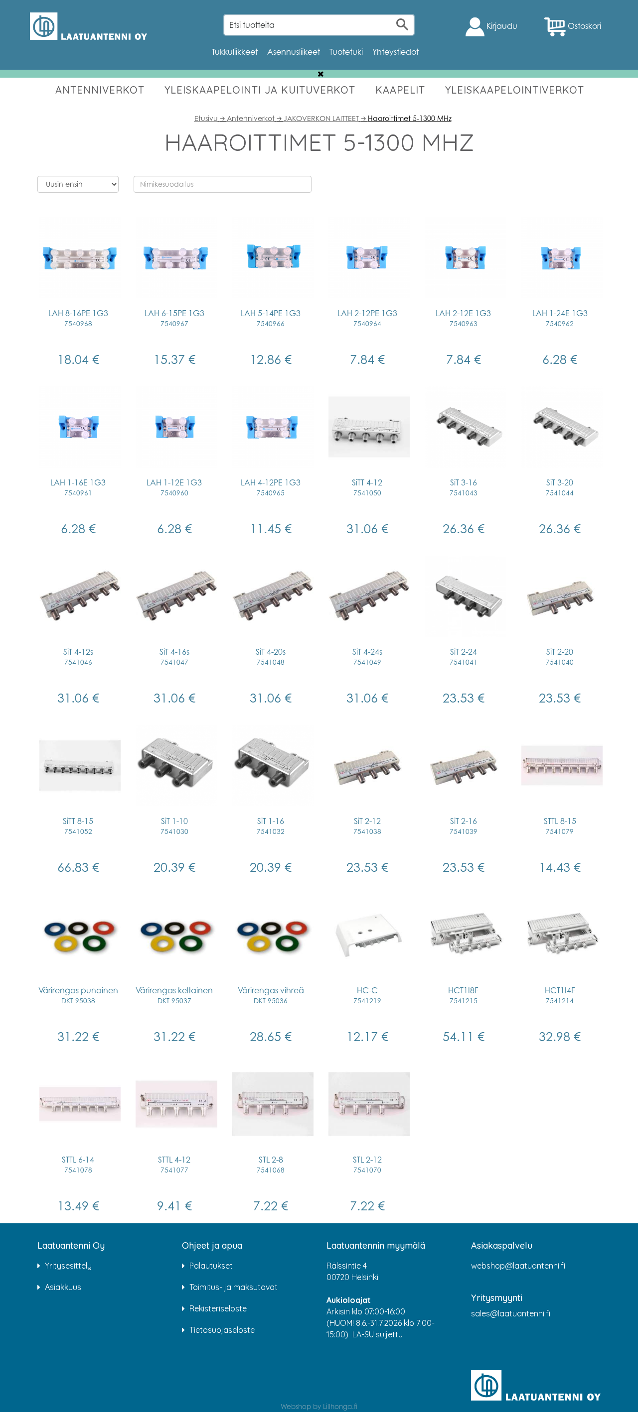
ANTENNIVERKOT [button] (100, 90)
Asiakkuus (63, 1287)
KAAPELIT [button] (400, 90)
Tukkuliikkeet (235, 52)
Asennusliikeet (293, 52)
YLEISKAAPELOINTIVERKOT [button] (514, 90)
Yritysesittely (68, 1266)
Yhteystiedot (395, 52)
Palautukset (211, 1266)
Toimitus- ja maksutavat (233, 1287)
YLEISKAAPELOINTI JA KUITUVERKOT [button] (259, 90)
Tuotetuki (346, 52)
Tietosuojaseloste (222, 1330)
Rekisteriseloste (218, 1308)
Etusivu (206, 118)
